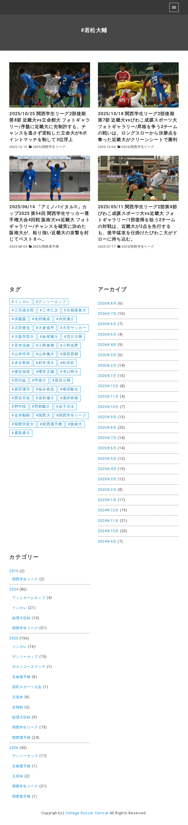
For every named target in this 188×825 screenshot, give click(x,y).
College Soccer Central (87, 813)
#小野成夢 (69, 345)
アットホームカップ (29, 598)
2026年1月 (107, 376)
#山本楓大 (45, 354)
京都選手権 (21, 677)
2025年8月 (107, 428)
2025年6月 (107, 448)
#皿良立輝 (61, 380)
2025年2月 (107, 490)
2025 (37, 147)
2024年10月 (108, 531)
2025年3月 (107, 479)
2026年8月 (107, 303)
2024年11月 (108, 521)
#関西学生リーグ (71, 415)
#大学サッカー (73, 328)
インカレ (19, 608)
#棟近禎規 (21, 371)
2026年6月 (107, 324)
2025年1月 (107, 500)
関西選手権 (50, 246)
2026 (13, 748)
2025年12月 (108, 386)
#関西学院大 (23, 424)
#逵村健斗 (45, 398)
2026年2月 (107, 365)
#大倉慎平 (45, 328)
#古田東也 (21, 328)
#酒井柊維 (69, 398)
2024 (13, 589)
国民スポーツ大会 (27, 687)
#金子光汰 (65, 406)
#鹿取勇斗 (21, 433)
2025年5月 (107, 459)
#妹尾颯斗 (49, 336)
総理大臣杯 (21, 618)
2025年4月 (107, 469)
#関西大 (43, 415)
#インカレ (21, 301)
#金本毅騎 (21, 415)
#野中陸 (19, 406)
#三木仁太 (49, 310)
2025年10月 (108, 407)
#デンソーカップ (51, 301)
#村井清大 (45, 363)
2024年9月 (107, 541)
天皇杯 (17, 697)
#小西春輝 (45, 345)
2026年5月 (107, 334)
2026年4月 (107, 345)
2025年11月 (108, 397)
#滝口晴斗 (69, 371)
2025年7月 (107, 438)
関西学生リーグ (54, 147)
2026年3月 (107, 355)
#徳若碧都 (69, 354)
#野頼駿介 (41, 406)
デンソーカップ (25, 657)
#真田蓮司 (21, 389)
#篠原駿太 (69, 389)
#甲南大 (39, 380)
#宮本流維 (21, 345)
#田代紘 (19, 380)
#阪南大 (75, 424)
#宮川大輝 (73, 336)
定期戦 (17, 707)
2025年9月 (107, 417)
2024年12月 (108, 510)
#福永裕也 (45, 389)
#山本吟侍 (21, 354)
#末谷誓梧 (21, 363)
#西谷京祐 (21, 398)
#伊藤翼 (19, 319)
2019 (13, 571)
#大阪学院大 (23, 336)
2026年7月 (107, 314)
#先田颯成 (41, 319)
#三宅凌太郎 (23, 310)
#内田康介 (65, 319)
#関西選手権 (51, 424)
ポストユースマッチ (29, 667)
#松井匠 (67, 363)
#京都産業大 (75, 310)
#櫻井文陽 (45, 371)
